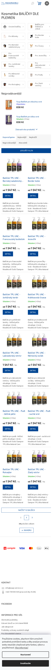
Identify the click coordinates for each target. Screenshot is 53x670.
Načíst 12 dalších (26, 510)
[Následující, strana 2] (26, 517)
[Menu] (47, 3)
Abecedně (23, 143)
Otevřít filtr (26, 150)
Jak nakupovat (7, 626)
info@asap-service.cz (14, 588)
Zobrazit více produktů (25, 129)
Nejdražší (33, 137)
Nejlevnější (22, 137)
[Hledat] (32, 3)
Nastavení (26, 654)
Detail (8, 195)
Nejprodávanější (9, 143)
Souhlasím (25, 663)
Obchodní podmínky (9, 620)
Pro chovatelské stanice (11, 633)
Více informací (21, 647)
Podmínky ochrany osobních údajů (15, 630)
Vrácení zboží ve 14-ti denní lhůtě (14, 623)
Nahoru (27, 530)
